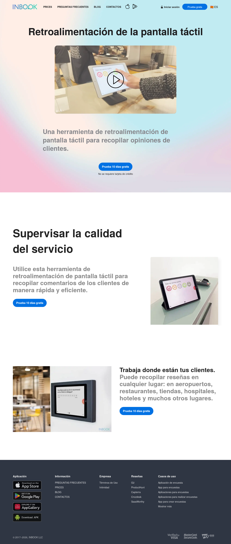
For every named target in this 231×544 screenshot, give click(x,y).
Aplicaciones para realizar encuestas (177, 496)
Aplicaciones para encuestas (173, 492)
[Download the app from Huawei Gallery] (27, 506)
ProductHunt (138, 487)
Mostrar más (165, 506)
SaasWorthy (137, 501)
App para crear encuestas (172, 501)
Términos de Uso (108, 482)
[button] (115, 80)
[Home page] (25, 6)
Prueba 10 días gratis (115, 167)
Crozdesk (136, 496)
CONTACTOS (113, 6)
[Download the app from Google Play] (27, 496)
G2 (132, 482)
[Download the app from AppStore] (27, 485)
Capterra (136, 492)
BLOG (97, 6)
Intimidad (104, 487)
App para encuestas (169, 487)
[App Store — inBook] (127, 7)
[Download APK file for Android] (27, 517)
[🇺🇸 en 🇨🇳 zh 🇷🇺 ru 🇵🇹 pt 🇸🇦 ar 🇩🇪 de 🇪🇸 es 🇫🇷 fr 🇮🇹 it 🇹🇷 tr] (214, 7)
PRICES (47, 6)
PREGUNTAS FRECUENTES (72, 6)
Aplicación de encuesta (170, 482)
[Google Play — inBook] (135, 7)
